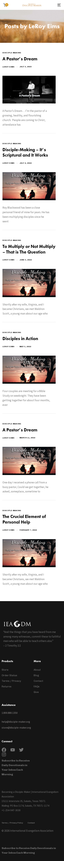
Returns (6, 686)
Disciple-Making (11, 53)
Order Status (9, 675)
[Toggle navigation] (51, 5)
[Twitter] (21, 750)
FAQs (37, 686)
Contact (38, 680)
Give (36, 692)
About (37, 669)
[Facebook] (4, 750)
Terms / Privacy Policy (12, 823)
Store (5, 669)
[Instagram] (4, 754)
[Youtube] (12, 750)
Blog (36, 675)
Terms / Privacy (11, 680)
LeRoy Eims (8, 67)
